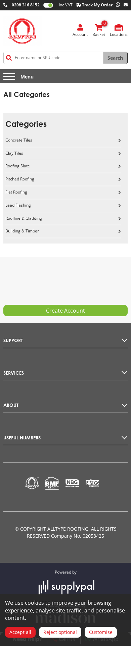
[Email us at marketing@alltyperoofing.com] (126, 5)
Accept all (20, 632)
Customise (101, 632)
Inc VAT (66, 5)
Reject (60, 632)
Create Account (65, 310)
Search (115, 58)
